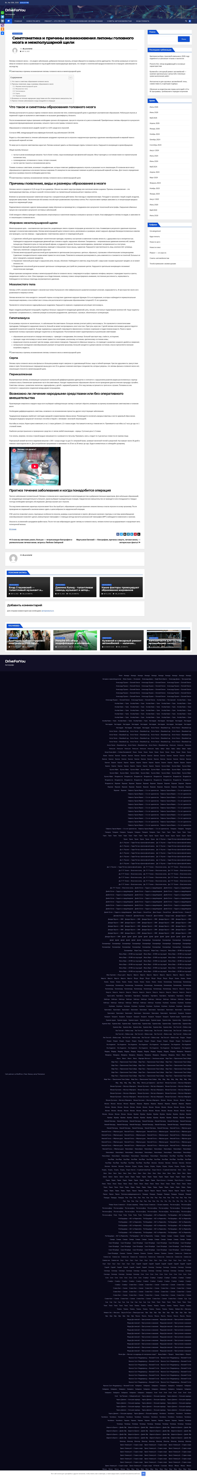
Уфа (146, 1312)
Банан (135, 752)
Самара (157, 1236)
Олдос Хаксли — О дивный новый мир (138, 1170)
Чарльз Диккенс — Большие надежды (154, 1396)
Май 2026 (153, 118)
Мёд (159, 1079)
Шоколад (122, 1441)
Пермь (127, 1187)
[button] (186, 21)
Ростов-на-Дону (175, 1204)
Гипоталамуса (20, 91)
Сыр (185, 1298)
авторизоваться (48, 611)
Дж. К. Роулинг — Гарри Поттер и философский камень (173, 839)
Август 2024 (154, 150)
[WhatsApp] (2, 13)
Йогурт (136, 978)
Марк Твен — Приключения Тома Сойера (178, 1058)
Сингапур (151, 1267)
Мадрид (107, 1051)
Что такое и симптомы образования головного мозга (30, 81)
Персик (134, 1190)
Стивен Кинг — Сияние (136, 1284)
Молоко (163, 1100)
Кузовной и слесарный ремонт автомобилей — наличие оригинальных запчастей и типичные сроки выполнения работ (168, 74)
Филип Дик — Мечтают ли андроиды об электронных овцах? (137, 1354)
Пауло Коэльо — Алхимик (165, 1180)
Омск (179, 1170)
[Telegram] (2, 17)
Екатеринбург (146, 940)
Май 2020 (153, 210)
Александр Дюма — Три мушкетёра (180, 679)
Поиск (152, 32)
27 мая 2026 (155, 647)
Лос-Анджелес (186, 1041)
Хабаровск (138, 1385)
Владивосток (119, 776)
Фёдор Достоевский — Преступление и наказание (142, 1319)
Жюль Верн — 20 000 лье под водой (179, 950)
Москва (107, 1107)
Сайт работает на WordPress (14, 1074)
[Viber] (2, 25)
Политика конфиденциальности (131, 1194)
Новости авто (33, 21)
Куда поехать (142, 21)
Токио (153, 1302)
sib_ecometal (27, 49)
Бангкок (111, 755)
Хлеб (155, 1392)
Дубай (124, 936)
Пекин (104, 1184)
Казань (177, 978)
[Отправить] (2, 33)
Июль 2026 (154, 107)
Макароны (180, 1051)
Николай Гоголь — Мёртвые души (180, 1128)
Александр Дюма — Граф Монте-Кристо (154, 679)
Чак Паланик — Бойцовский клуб (130, 1396)
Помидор (145, 1194)
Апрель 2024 (155, 172)
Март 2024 (154, 177)
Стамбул (146, 1277)
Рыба (115, 1215)
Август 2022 (154, 199)
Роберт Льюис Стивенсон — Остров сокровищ (123, 1204)
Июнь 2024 (154, 161)
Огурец (134, 1166)
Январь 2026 (155, 129)
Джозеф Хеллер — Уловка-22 (182, 912)
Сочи (142, 1274)
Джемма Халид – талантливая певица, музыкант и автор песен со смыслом (74, 590)
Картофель (119, 996)
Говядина (173, 828)
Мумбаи (136, 1114)
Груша (151, 835)
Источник (12, 529)
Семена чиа (178, 1253)
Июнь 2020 (154, 205)
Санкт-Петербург (114, 1243)
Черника (126, 1420)
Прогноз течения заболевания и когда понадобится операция (33, 101)
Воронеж (117, 783)
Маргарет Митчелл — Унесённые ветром (151, 1058)
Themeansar (41, 1074)
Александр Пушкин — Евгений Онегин (128, 682)
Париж (133, 1177)
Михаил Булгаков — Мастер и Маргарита (178, 1083)
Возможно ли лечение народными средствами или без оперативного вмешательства (42, 98)
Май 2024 (153, 167)
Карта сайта (111, 996)
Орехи (189, 1173)
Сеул (122, 1260)
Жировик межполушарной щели (26, 86)
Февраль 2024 (155, 183)
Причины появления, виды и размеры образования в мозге (32, 84)
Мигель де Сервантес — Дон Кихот (152, 1083)
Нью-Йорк (173, 1156)
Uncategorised (17, 33)
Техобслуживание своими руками (86, 21)
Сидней (138, 1264)
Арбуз (157, 748)
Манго (178, 1055)
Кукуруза (181, 1013)
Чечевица (188, 1420)
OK (143, 1473)
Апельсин (173, 745)
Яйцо (128, 1469)
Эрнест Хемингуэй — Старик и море (131, 1445)
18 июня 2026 (109, 647)
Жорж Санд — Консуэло (142, 950)
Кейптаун (188, 996)
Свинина (122, 1253)
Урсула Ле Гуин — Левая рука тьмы (132, 1312)
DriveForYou (15, 10)
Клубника (158, 1003)
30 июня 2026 (62, 647)
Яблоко (170, 1465)
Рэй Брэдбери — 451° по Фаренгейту (154, 1215)
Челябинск (162, 1413)
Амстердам (152, 721)
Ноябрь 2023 (155, 188)
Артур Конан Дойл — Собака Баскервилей (118, 752)
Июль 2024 (154, 156)
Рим (126, 1197)
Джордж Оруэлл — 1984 (183, 915)
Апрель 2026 (155, 123)
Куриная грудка (175, 1016)
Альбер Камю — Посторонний (166, 700)
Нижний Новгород (109, 1121)
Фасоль (137, 1316)
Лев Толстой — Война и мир (182, 1027)
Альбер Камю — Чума (184, 700)
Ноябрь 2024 (155, 134)
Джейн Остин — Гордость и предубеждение (148, 888)
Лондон (182, 1037)
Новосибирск (129, 1149)
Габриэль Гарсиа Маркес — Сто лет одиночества (143, 790)
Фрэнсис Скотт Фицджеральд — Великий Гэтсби (144, 1358)
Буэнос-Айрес (166, 766)
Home (120, 675)
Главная (18, 21)
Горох (158, 832)
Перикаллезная (20, 96)
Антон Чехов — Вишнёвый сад (160, 728)
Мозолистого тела (21, 89)
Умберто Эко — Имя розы (183, 1309)
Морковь (132, 1103)
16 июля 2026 (16, 647)
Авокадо (126, 675)
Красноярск (187, 1006)
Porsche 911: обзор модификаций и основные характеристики (72, 643)
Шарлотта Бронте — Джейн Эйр (116, 1427)
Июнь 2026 (154, 112)
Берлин (113, 762)
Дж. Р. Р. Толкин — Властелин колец (154, 867)
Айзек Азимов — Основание (131, 679)
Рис (158, 1201)
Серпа (17, 93)
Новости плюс (155, 247)
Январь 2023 (155, 194)
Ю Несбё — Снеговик (160, 1465)
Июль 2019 (154, 215)
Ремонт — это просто (55, 21)
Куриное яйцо (167, 1020)
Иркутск (129, 975)
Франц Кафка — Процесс (166, 1354)
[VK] (2, 21)
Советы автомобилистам (119, 21)
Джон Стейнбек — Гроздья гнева (164, 915)
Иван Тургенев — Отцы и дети (116, 975)
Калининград (168, 982)
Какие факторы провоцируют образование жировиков (120, 589)
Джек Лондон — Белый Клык (142, 912)
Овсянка (154, 1163)
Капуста (175, 989)
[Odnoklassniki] (2, 29)
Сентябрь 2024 (155, 145)
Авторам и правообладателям (112, 679)
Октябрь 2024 (155, 139)
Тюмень (137, 1305)
